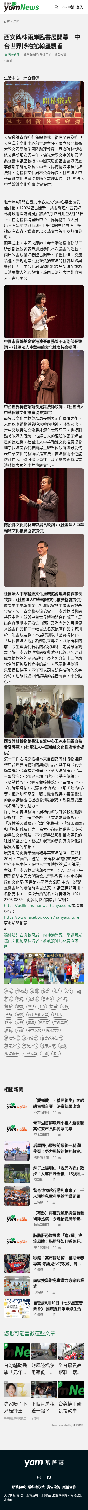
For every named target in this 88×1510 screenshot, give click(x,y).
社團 (34, 991)
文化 (68, 991)
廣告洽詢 (53, 1487)
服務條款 (19, 1487)
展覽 (19, 1014)
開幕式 (44, 1022)
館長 (56, 1053)
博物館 (21, 991)
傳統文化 (30, 1045)
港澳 (19, 1030)
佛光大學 (52, 1030)
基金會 (47, 998)
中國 (44, 1053)
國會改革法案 (51, 1038)
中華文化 (34, 1030)
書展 (31, 1022)
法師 (8, 1014)
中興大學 (30, 1053)
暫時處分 (12, 1053)
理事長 (58, 1014)
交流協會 (30, 1038)
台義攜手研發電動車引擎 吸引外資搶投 (70, 1407)
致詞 (19, 998)
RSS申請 (67, 7)
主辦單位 (60, 1022)
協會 (45, 991)
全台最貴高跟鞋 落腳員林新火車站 (70, 1369)
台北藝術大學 (38, 1014)
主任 (42, 1006)
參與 (19, 1022)
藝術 (31, 1006)
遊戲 (62, 1045)
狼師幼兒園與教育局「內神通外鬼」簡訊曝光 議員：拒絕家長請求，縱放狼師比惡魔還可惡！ (44, 940)
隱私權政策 (36, 1487)
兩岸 (53, 1006)
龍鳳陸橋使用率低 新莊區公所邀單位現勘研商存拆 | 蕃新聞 (43, 1369)
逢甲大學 (48, 1045)
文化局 (62, 998)
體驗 (8, 1006)
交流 (64, 1006)
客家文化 (12, 1045)
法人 (57, 991)
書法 (8, 991)
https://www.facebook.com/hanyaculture (41, 917)
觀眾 (19, 1006)
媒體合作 (69, 1487)
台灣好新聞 (12, 54)
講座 (8, 1022)
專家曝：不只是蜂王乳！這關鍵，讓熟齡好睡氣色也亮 (15, 1407)
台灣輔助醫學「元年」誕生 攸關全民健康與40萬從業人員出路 (16, 1369)
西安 (8, 998)
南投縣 (33, 998)
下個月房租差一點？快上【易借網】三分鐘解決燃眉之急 (43, 1407)
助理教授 (12, 1038)
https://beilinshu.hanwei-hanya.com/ (38, 905)
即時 (16, 22)
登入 (79, 7)
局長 (8, 1030)
